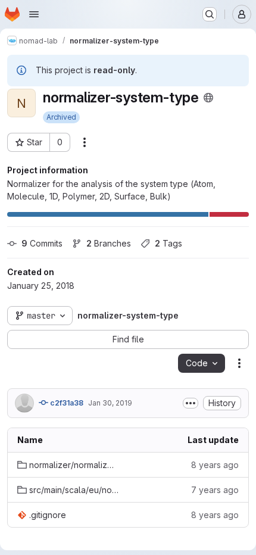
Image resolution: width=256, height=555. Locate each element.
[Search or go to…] (209, 14)
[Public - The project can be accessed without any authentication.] (208, 97)
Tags (168, 243)
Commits (42, 243)
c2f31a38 (65, 402)
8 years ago (215, 465)
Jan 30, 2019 (110, 402)
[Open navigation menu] (33, 14)
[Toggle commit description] (190, 403)
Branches (108, 243)
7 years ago (215, 490)
